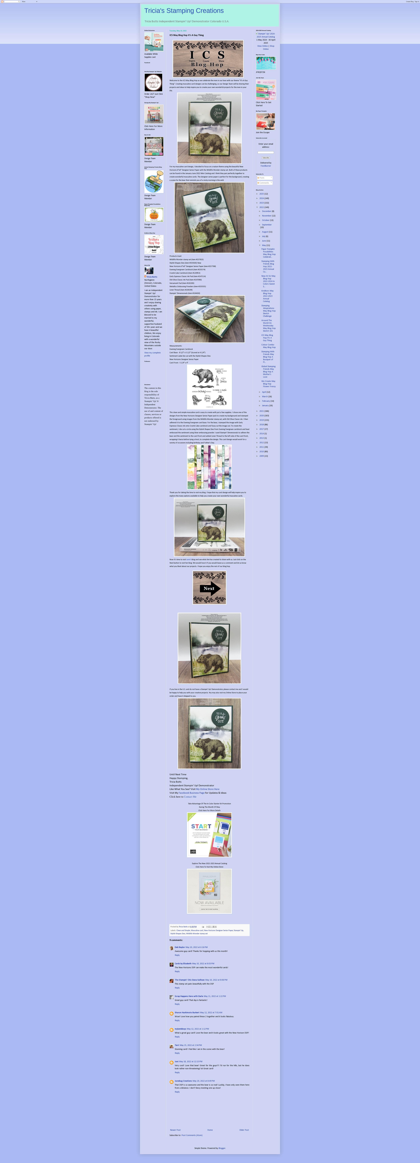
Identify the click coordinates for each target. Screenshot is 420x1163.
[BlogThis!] (209, 927)
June (264, 241)
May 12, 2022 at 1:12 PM (198, 1029)
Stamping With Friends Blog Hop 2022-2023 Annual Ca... (267, 266)
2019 (261, 420)
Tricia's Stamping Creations (184, 10)
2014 (261, 434)
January (265, 406)
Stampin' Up (238, 931)
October (266, 220)
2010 (261, 452)
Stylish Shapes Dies (177, 934)
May (264, 245)
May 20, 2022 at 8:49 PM (204, 1081)
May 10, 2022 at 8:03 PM (203, 964)
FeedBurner (266, 166)
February (266, 401)
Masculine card (197, 931)
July (264, 236)
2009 (261, 456)
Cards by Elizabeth (183, 964)
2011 (261, 447)
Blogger (222, 1148)
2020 (261, 416)
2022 (261, 207)
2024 (261, 198)
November (267, 216)
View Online (262, 46)
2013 (261, 438)
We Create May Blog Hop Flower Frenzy (268, 384)
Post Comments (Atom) (192, 1135)
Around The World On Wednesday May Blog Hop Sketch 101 (268, 325)
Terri (177, 1045)
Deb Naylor (180, 947)
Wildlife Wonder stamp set (197, 934)
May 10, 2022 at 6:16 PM (197, 947)
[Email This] (207, 927)
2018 (261, 425)
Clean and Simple (183, 931)
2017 (261, 429)
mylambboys (180, 1029)
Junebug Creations (183, 1081)
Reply (177, 955)
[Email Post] (202, 927)
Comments (264, 183)
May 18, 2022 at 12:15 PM (190, 1062)
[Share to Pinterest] (216, 927)
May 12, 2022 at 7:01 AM (211, 1013)
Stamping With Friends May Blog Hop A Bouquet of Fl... (267, 357)
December (267, 211)
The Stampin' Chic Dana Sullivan (190, 980)
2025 (261, 194)
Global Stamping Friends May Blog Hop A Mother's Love (268, 371)
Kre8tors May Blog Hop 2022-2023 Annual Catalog (267, 296)
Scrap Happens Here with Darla (189, 996)
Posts (261, 178)
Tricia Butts (152, 277)
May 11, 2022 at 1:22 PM (215, 996)
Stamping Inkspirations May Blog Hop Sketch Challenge (268, 311)
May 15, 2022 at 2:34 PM (191, 1045)
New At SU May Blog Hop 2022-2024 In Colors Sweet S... (268, 281)
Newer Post (175, 1130)
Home (210, 1130)
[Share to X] (211, 927)
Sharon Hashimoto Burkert (187, 1013)
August (265, 232)
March (265, 397)
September (267, 225)
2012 (261, 443)
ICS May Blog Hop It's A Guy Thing (267, 338)
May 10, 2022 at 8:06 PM (216, 980)
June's (188, 560)
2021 (261, 411)
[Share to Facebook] (214, 927)
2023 (261, 203)
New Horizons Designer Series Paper (218, 931)
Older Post (244, 1130)
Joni (176, 1062)
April (264, 392)
